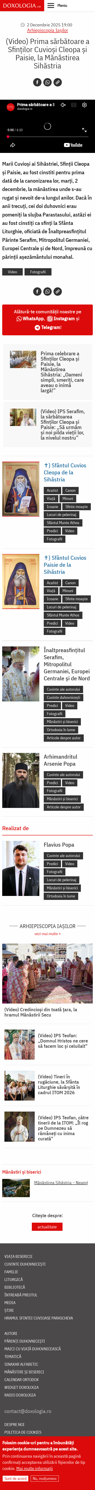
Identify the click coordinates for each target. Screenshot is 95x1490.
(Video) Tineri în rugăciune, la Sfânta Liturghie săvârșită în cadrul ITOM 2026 (59, 1084)
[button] (57, 5)
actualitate (47, 1227)
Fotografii (38, 271)
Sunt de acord (15, 1478)
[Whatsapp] (47, 82)
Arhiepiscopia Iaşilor (47, 30)
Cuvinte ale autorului (63, 689)
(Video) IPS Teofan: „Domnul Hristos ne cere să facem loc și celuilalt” (63, 1041)
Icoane (52, 506)
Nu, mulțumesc (45, 1478)
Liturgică (13, 1279)
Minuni (68, 498)
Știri (9, 1310)
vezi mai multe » (47, 933)
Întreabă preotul (20, 1295)
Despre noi (14, 1424)
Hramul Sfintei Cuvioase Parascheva (38, 1318)
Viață (51, 498)
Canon (70, 490)
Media (9, 1303)
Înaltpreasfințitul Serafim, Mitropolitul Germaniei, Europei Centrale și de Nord (67, 664)
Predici (52, 530)
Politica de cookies (22, 1432)
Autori (10, 1333)
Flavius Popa (59, 844)
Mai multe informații (34, 1468)
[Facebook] (37, 82)
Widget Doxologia (21, 1387)
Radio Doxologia (20, 1395)
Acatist (52, 490)
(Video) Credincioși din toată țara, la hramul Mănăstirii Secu (40, 1012)
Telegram (50, 327)
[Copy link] (57, 82)
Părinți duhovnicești (24, 1341)
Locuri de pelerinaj (61, 514)
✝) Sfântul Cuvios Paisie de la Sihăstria (65, 564)
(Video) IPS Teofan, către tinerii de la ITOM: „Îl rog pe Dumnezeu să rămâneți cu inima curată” (63, 1128)
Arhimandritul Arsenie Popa (60, 760)
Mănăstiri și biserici (62, 721)
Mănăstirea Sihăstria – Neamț (61, 1182)
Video (12, 271)
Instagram (64, 318)
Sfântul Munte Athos (63, 522)
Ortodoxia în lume (61, 729)
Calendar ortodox (21, 1380)
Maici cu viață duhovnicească (32, 1349)
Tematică (12, 1356)
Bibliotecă (14, 1287)
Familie (11, 1272)
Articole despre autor (64, 737)
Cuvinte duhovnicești (63, 697)
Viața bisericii (18, 1256)
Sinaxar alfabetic (21, 1364)
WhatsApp (33, 318)
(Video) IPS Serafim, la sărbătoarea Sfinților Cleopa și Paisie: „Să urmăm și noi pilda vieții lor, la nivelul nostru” (63, 424)
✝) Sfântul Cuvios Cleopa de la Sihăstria (65, 472)
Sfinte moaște (76, 506)
